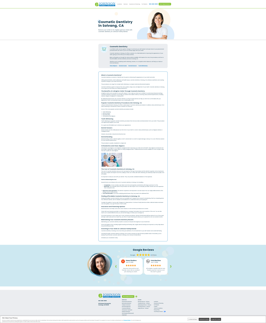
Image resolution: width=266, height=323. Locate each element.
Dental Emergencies (126, 306)
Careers (155, 306)
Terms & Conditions (158, 308)
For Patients (144, 4)
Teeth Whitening (142, 65)
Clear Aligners (113, 65)
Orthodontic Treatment (127, 310)
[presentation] (116, 266)
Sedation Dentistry (126, 311)
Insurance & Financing (134, 4)
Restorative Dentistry (126, 303)
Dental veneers (105, 130)
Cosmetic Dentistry (126, 308)
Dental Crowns (123, 65)
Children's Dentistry (126, 305)
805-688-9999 (153, 4)
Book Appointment (165, 4)
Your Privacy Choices (158, 311)
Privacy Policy (157, 309)
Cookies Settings (192, 319)
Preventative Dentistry (127, 301)
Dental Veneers (132, 65)
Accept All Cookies (215, 319)
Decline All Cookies (204, 319)
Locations (119, 4)
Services (126, 4)
